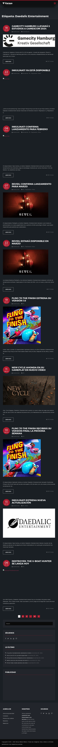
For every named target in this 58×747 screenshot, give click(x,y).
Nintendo (25, 73)
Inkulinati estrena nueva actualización (29, 501)
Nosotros (5, 720)
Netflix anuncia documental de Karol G (18, 660)
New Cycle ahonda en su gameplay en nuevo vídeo (29, 368)
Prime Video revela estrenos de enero (17, 662)
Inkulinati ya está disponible (31, 70)
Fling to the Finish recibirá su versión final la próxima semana (31, 431)
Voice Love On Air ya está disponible (17, 655)
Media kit (5, 723)
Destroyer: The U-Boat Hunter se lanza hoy (32, 562)
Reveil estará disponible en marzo (30, 242)
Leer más (8, 61)
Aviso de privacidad (8, 713)
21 (34, 616)
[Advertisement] (29, 687)
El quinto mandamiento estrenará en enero (19, 653)
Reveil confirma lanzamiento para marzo (31, 185)
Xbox (39, 73)
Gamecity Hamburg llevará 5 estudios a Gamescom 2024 (31, 27)
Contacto (5, 716)
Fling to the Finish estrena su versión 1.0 (31, 299)
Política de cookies (8, 718)
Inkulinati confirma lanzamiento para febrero (30, 128)
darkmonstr (16, 31)
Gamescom (26, 31)
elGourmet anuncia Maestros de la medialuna (20, 658)
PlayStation (34, 73)
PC (29, 73)
